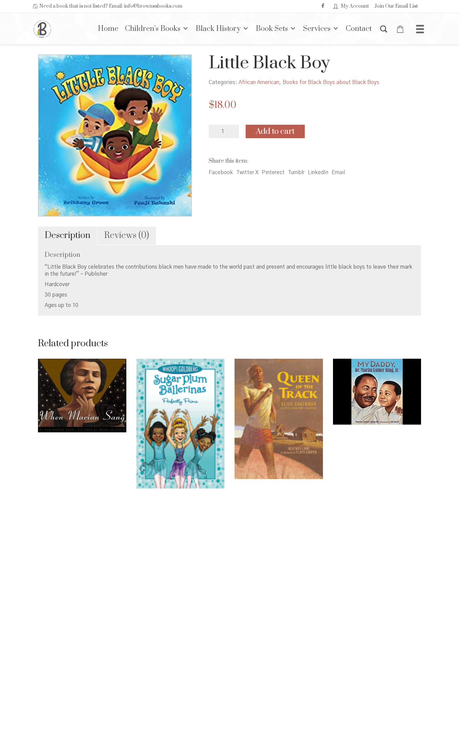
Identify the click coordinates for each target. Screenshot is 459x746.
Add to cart (275, 131)
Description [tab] (67, 235)
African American (259, 82)
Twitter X (247, 172)
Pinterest (273, 172)
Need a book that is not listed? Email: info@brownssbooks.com (110, 6)
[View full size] (48, 65)
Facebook (221, 172)
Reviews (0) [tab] (126, 235)
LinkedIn (318, 172)
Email (338, 172)
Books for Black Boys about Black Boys (331, 82)
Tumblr (296, 172)
